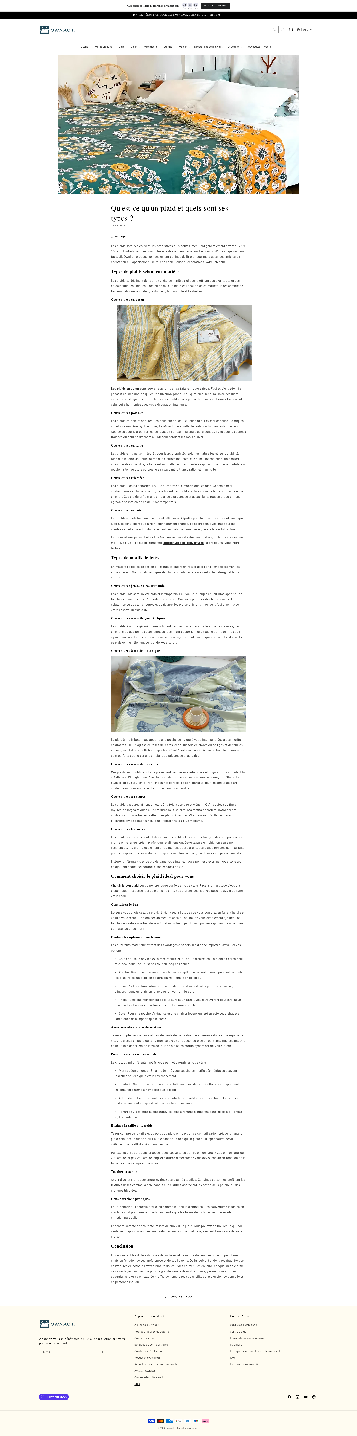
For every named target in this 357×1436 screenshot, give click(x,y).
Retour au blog (180, 1297)
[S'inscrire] (102, 1352)
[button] (262, 29)
